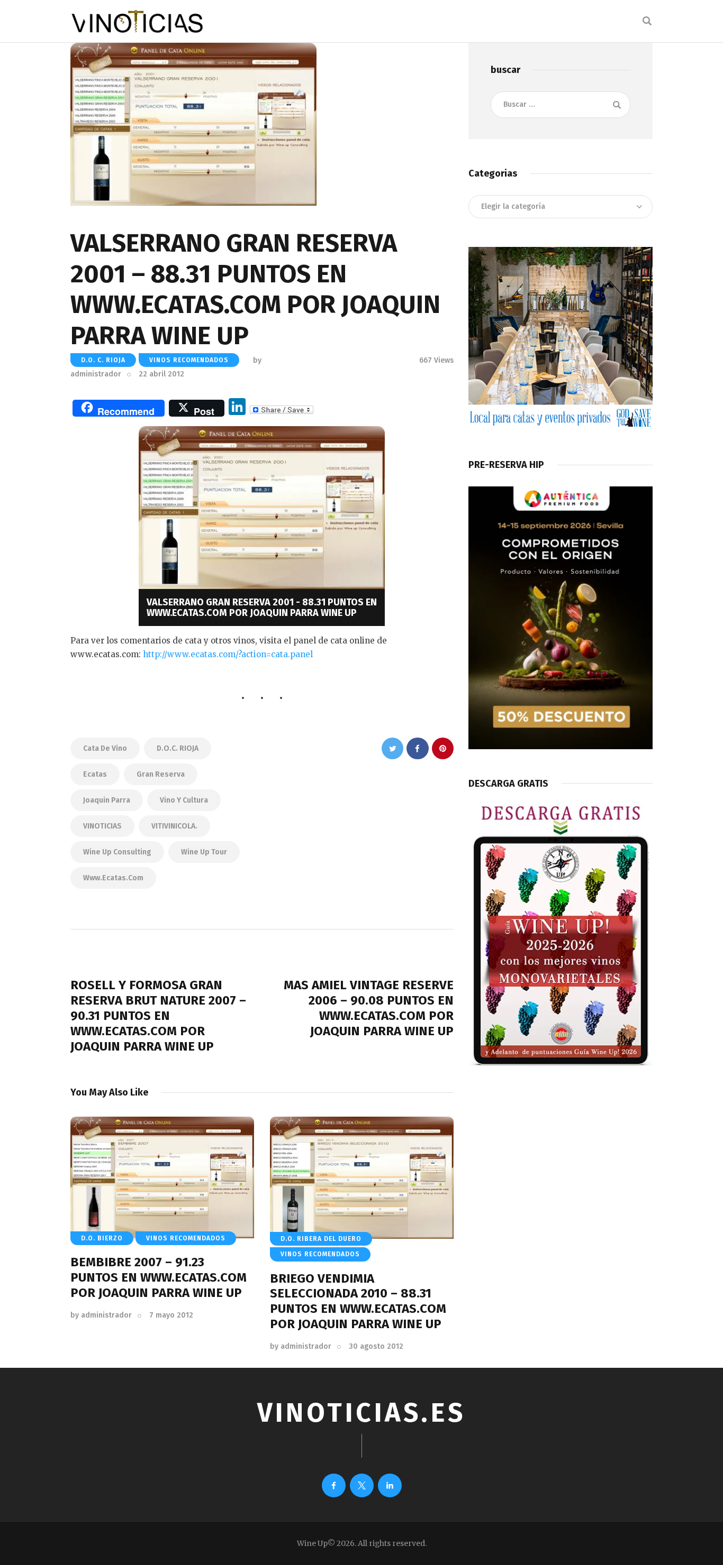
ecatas (95, 774)
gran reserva (161, 774)
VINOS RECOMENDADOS (189, 360)
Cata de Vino (105, 748)
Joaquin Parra (106, 800)
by (101, 1315)
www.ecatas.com (113, 877)
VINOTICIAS (102, 826)
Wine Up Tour (204, 852)
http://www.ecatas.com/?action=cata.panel (228, 654)
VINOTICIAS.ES (361, 1413)
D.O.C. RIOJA (177, 748)
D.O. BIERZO (102, 1238)
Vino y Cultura (184, 800)
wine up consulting (117, 852)
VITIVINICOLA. (174, 826)
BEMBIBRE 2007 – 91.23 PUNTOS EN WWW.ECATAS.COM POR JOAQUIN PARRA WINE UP (158, 1277)
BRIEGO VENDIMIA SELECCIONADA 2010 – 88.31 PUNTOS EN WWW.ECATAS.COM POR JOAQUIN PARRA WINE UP (358, 1301)
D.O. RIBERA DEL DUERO (321, 1238)
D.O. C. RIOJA (103, 360)
